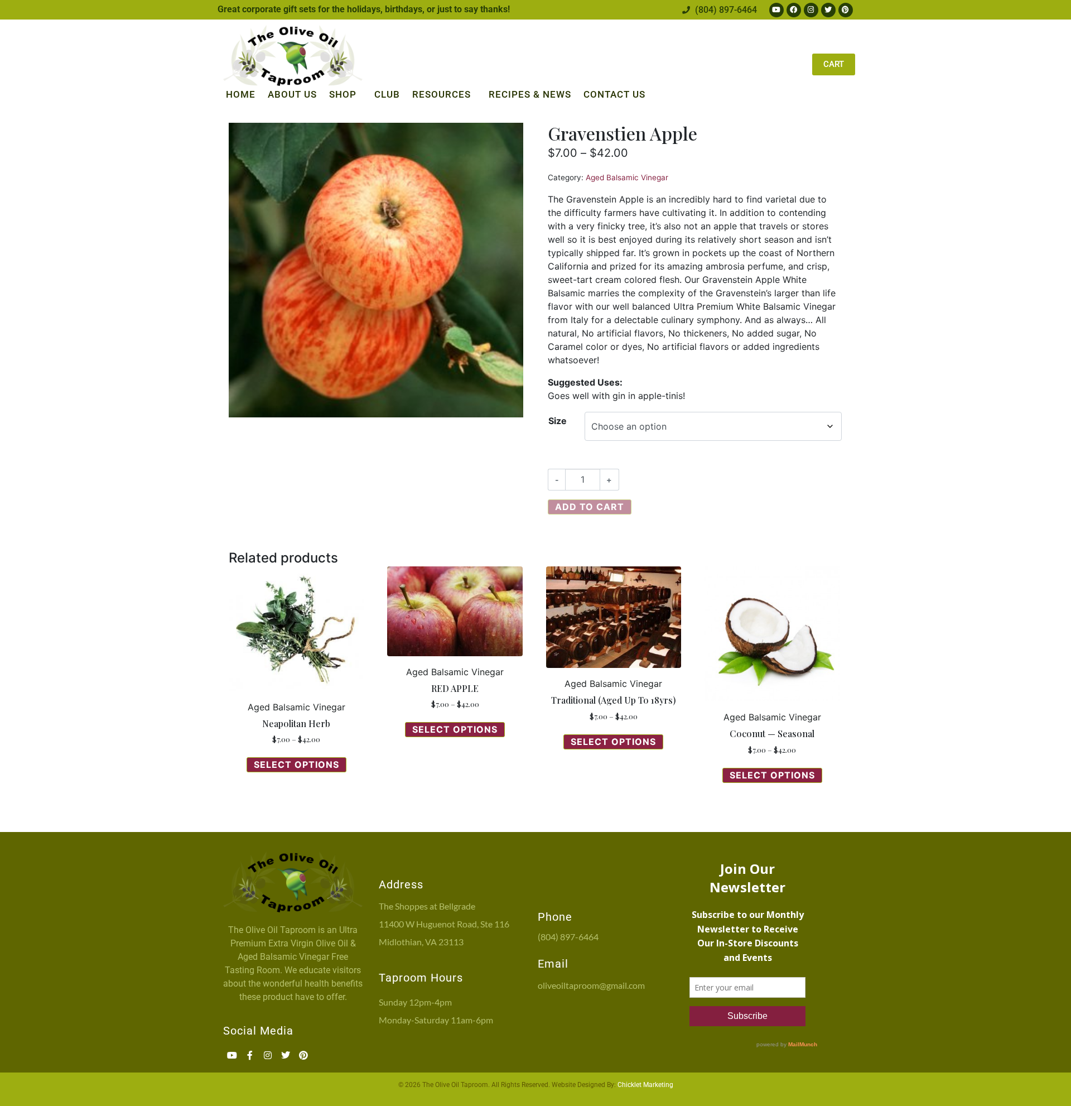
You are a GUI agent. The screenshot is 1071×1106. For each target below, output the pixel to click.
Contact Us (614, 94)
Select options (296, 764)
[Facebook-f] (250, 1055)
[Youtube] (776, 10)
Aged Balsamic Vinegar (627, 177)
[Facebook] (794, 10)
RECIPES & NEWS (530, 94)
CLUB (387, 94)
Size (557, 420)
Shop (342, 94)
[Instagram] (811, 10)
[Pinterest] (845, 10)
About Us (292, 94)
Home (240, 94)
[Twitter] (828, 10)
